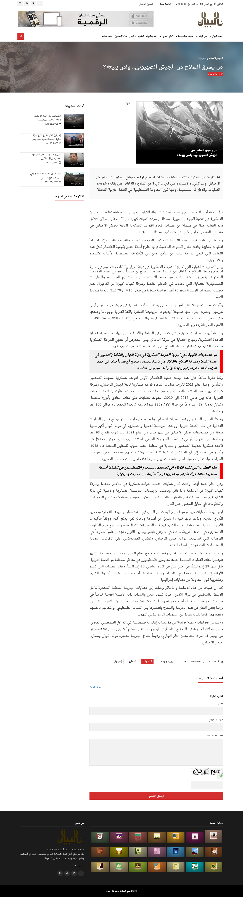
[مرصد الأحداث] (195, 852)
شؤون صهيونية (205, 58)
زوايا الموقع (167, 36)
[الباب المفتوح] (138, 852)
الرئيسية (219, 58)
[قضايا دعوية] (157, 837)
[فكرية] (214, 867)
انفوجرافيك (151, 36)
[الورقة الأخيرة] (214, 852)
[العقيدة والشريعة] (138, 837)
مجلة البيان (216, 36)
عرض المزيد (96, 687)
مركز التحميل (121, 36)
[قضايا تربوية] (176, 837)
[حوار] (138, 867)
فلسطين (132, 661)
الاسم (220, 704)
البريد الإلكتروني (216, 720)
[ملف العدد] (195, 837)
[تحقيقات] (176, 867)
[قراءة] (119, 852)
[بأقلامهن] (100, 867)
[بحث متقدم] (20, 36)
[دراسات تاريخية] (100, 852)
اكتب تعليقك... (216, 736)
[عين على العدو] (195, 867)
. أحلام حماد (214, 74)
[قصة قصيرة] (157, 867)
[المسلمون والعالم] (214, 836)
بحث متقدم (107, 36)
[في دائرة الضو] (176, 852)
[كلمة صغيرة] (119, 837)
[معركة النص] (119, 867)
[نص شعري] (157, 852)
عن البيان (202, 36)
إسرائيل (118, 661)
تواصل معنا (165, 4)
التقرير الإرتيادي (136, 36)
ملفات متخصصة (185, 36)
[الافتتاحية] (100, 837)
